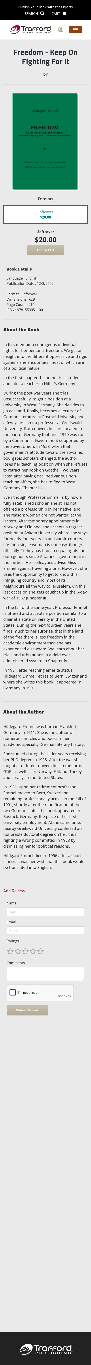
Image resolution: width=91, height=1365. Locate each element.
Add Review (14, 890)
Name (12, 903)
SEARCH (32, 13)
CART (56, 13)
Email (11, 922)
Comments (16, 962)
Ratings (13, 940)
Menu (75, 29)
